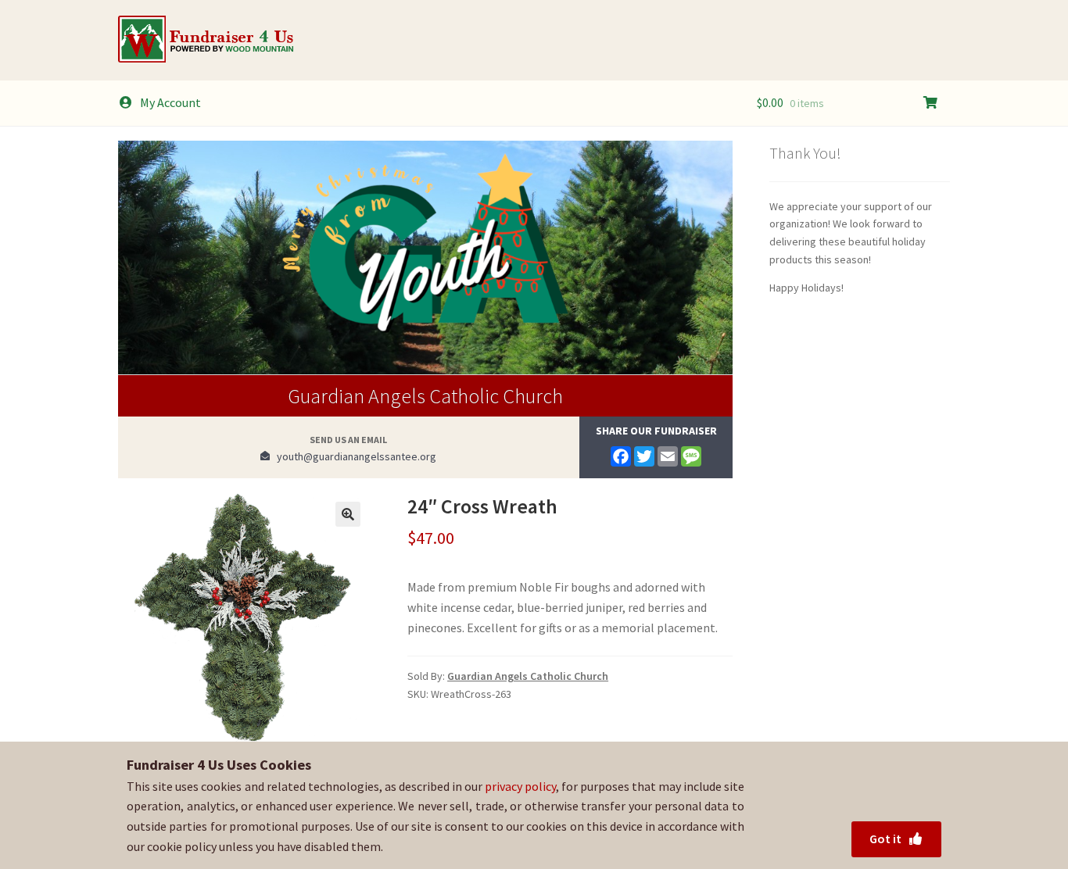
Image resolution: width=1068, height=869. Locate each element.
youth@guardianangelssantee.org (353, 456)
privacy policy (520, 786)
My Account (170, 102)
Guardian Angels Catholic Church (425, 396)
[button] (347, 514)
